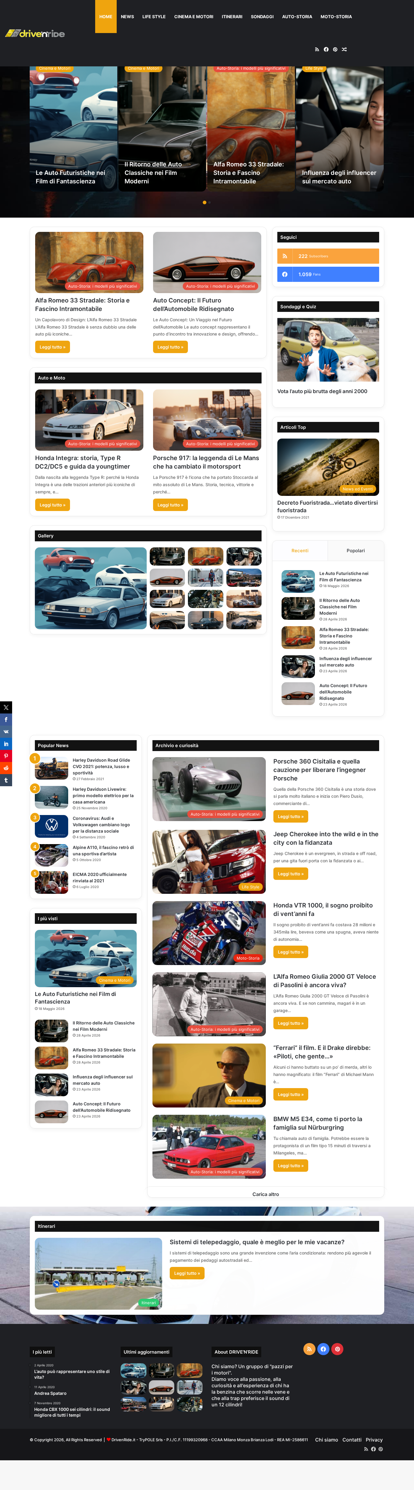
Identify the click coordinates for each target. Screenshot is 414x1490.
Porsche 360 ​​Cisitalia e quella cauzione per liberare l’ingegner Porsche (319, 770)
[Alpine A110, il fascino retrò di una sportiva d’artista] (51, 855)
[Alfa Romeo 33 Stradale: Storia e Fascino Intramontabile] (251, 125)
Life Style (154, 16)
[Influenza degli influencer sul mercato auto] (340, 125)
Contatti (352, 1440)
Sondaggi (262, 16)
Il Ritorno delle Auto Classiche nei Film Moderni (153, 173)
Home (105, 16)
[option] (73, 125)
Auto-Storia (297, 16)
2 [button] (209, 202)
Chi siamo (326, 1440)
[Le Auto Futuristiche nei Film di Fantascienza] (73, 125)
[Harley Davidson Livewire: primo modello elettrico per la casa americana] (51, 797)
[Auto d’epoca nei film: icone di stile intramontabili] (133, 1404)
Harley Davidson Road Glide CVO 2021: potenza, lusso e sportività (101, 766)
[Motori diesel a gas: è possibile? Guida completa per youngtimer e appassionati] (189, 1404)
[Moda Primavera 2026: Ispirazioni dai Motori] (189, 1387)
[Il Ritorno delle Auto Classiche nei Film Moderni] (162, 125)
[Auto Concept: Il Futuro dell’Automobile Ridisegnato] (298, 693)
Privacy (374, 1440)
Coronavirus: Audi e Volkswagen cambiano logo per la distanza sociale (101, 825)
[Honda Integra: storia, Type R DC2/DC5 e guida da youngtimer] (162, 1404)
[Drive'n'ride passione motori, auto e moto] (35, 33)
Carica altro (265, 1194)
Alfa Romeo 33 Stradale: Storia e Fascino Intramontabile (248, 173)
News (127, 16)
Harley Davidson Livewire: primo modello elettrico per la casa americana (103, 795)
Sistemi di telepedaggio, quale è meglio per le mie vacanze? (257, 1242)
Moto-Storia (336, 16)
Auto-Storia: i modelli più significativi (251, 68)
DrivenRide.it (123, 1439)
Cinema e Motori (193, 16)
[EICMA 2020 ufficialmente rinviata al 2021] (51, 882)
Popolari (356, 550)
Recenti (300, 550)
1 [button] (204, 202)
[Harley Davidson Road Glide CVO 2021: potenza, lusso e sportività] (51, 768)
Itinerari (232, 16)
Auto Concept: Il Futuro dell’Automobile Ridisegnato (343, 692)
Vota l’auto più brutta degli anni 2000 (322, 391)
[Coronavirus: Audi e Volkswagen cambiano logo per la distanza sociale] (51, 826)
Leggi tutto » (52, 346)
